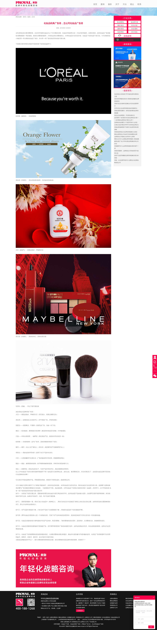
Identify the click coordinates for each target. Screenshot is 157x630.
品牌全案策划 (114, 598)
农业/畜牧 (134, 29)
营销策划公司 (114, 605)
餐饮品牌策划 (114, 601)
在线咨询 (127, 35)
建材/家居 (120, 29)
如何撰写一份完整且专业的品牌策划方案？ (126, 117)
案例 (102, 4)
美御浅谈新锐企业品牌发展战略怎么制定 (125, 132)
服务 (110, 4)
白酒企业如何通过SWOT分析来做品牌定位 (126, 125)
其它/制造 (134, 32)
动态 (28, 17)
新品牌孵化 (120, 22)
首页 (95, 4)
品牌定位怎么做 (130, 607)
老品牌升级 (134, 22)
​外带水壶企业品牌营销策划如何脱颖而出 (125, 108)
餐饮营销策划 (129, 598)
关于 (117, 4)
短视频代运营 (114, 603)
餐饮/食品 (120, 25)
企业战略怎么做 (130, 605)
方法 (125, 4)
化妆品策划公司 (130, 603)
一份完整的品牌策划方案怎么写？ (123, 120)
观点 (132, 4)
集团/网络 (120, 32)
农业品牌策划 (129, 601)
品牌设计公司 (114, 607)
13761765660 (127, 40)
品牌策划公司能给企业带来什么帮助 (124, 136)
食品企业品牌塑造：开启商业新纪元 (124, 115)
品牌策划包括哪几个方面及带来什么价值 (125, 122)
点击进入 (80, 610)
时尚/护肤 (134, 25)
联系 (139, 4)
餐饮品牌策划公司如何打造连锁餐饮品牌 (125, 134)
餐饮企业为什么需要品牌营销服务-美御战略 (126, 139)
